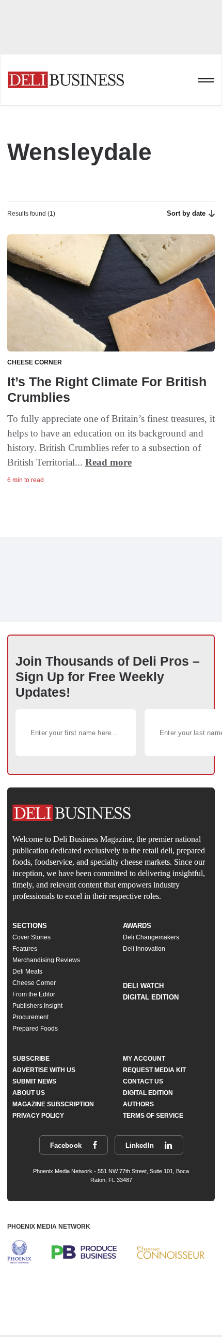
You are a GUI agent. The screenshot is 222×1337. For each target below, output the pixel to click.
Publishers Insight (37, 1005)
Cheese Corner (34, 983)
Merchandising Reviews (46, 960)
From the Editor (33, 994)
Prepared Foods (35, 1028)
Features (24, 948)
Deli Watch (143, 986)
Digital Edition (151, 997)
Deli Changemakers (151, 937)
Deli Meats (27, 971)
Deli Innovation (144, 948)
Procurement (30, 1017)
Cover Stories (31, 937)
